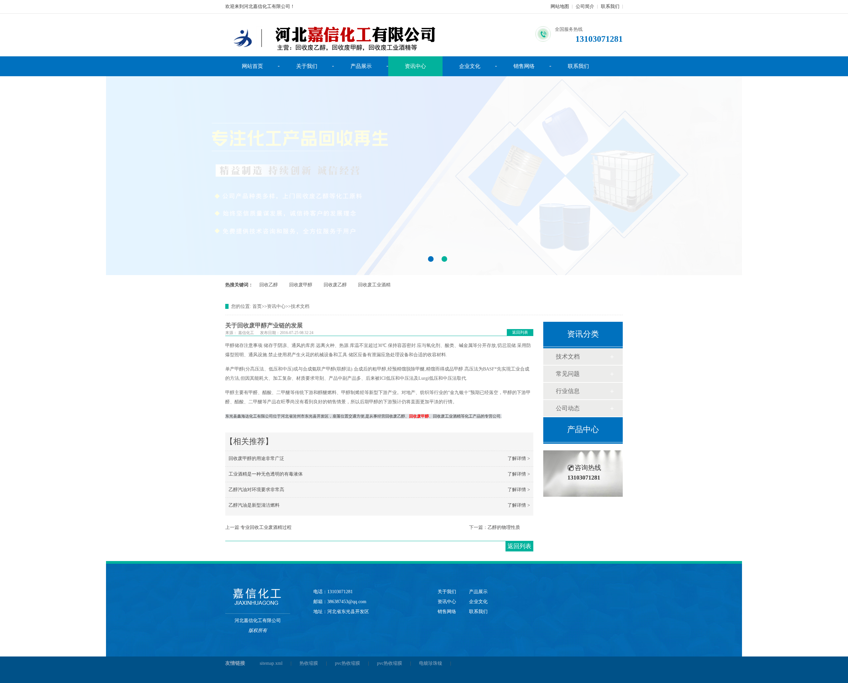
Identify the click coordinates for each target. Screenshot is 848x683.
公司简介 (585, 6)
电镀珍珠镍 (430, 663)
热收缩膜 (308, 663)
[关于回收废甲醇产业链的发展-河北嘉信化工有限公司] (424, 175)
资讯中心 (415, 66)
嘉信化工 (246, 332)
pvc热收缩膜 (347, 663)
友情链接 (235, 663)
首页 (257, 306)
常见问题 (568, 373)
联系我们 (610, 6)
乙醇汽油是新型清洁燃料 (254, 505)
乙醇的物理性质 (504, 527)
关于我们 (306, 66)
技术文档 (300, 306)
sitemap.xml (271, 663)
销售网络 (524, 66)
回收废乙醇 (335, 284)
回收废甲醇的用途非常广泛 (256, 458)
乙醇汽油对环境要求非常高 (256, 489)
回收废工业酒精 (374, 284)
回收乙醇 (268, 284)
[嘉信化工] (257, 597)
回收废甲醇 (300, 284)
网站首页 (252, 66)
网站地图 (560, 6)
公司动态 (568, 408)
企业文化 (469, 66)
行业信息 (568, 391)
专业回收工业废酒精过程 (266, 527)
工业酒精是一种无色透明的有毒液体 (266, 474)
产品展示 (361, 66)
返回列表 (520, 332)
